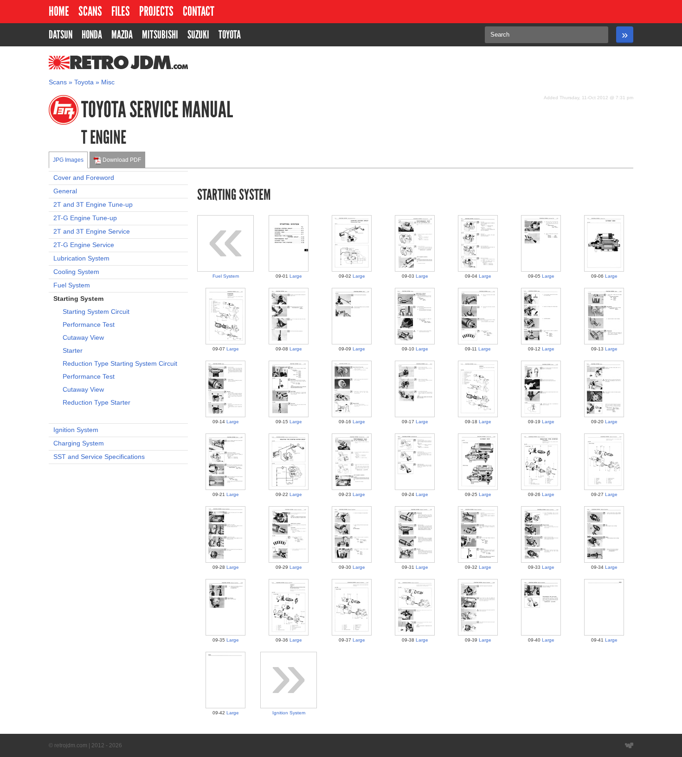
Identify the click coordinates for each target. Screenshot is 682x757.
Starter (73, 350)
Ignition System (75, 429)
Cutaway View (83, 337)
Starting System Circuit (96, 311)
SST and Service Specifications (99, 456)
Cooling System (76, 271)
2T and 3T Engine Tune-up (93, 204)
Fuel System (71, 285)
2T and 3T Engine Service (91, 231)
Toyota (84, 82)
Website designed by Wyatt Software (629, 745)
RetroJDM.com (94, 63)
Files (120, 11)
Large (296, 276)
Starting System (78, 298)
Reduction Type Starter (96, 402)
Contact (198, 11)
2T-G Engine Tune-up (85, 218)
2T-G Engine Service (83, 245)
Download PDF (121, 160)
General (65, 191)
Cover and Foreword (83, 177)
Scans (90, 11)
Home (59, 11)
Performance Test (89, 324)
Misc (108, 82)
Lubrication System (81, 258)
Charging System (78, 443)
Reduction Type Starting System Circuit (120, 363)
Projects (156, 11)
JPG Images (68, 160)
